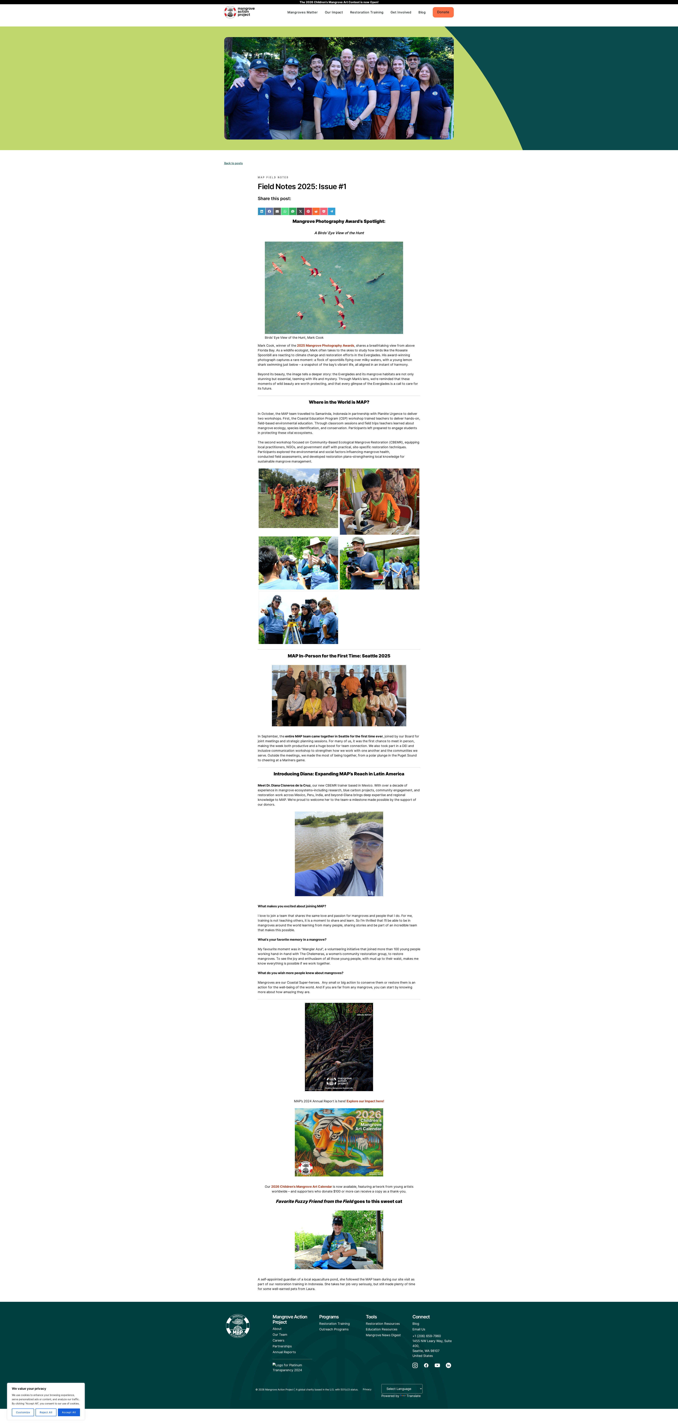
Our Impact (334, 12)
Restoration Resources (383, 1323)
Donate (443, 12)
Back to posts (233, 163)
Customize (23, 1412)
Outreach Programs (334, 1329)
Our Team (280, 1334)
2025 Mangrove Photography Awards (325, 345)
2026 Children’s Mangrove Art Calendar (301, 1186)
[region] (46, 1401)
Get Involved (401, 12)
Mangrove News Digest (383, 1335)
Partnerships (282, 1346)
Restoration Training (366, 12)
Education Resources (381, 1329)
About (277, 1329)
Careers (278, 1340)
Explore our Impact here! (365, 1101)
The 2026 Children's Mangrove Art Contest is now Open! (339, 2)
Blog (422, 12)
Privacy (367, 1389)
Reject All (46, 1412)
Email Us (418, 1329)
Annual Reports (284, 1352)
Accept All (69, 1412)
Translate (414, 1396)
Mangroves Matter (302, 12)
